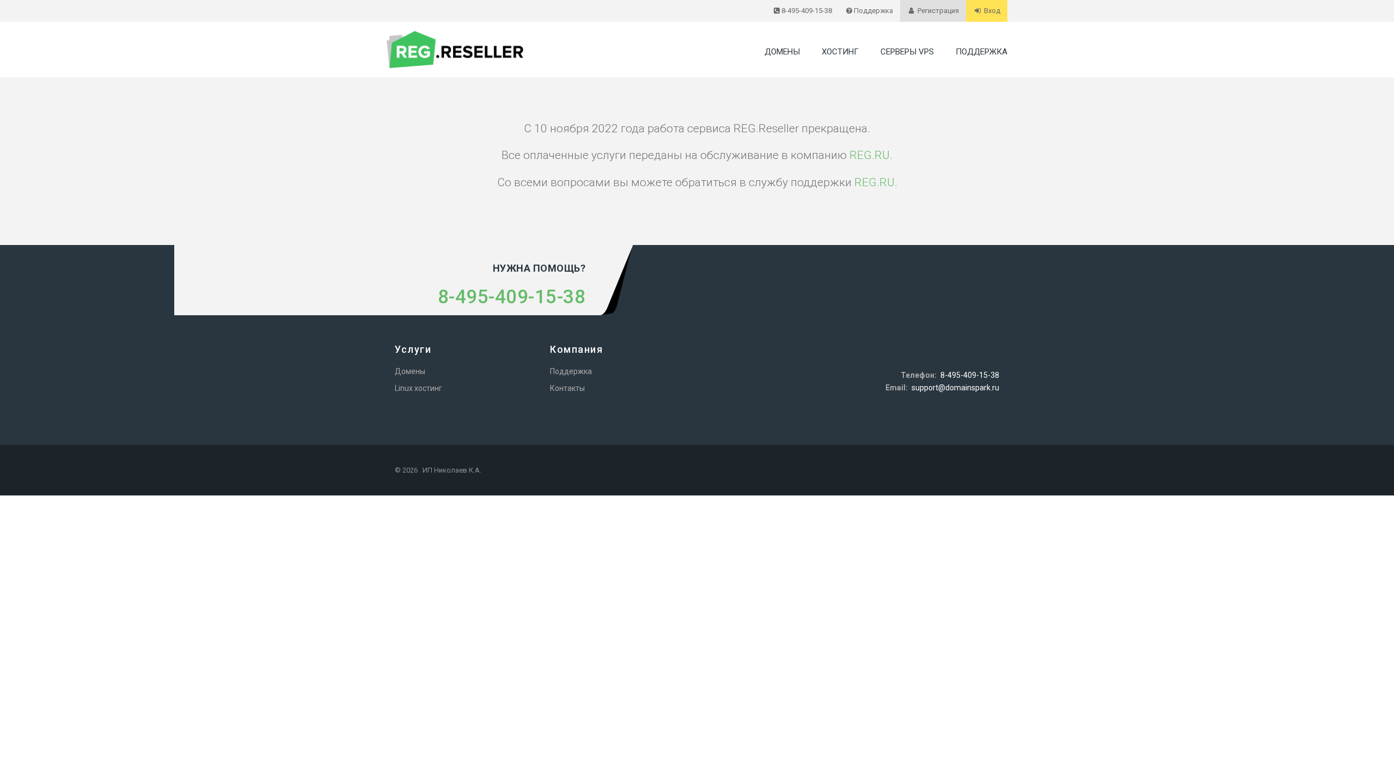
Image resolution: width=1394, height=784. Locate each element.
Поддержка (981, 52)
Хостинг (840, 52)
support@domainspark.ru (955, 387)
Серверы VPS (907, 52)
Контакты (567, 388)
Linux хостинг (418, 388)
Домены (782, 52)
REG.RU (869, 155)
